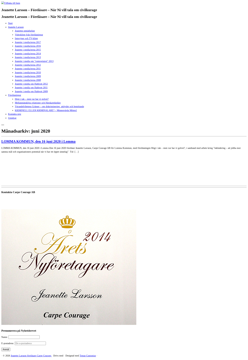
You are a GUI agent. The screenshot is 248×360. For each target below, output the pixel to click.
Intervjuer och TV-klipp (26, 38)
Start (10, 23)
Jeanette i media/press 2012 (28, 65)
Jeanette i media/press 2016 (28, 46)
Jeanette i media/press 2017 (28, 42)
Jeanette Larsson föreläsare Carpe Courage (31, 355)
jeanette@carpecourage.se (128, 205)
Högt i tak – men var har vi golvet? (32, 99)
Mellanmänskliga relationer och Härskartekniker (38, 103)
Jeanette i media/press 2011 (28, 68)
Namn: (4, 337)
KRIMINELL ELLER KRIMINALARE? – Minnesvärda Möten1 (46, 110)
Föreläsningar (14, 95)
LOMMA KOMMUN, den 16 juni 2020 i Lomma (38, 141)
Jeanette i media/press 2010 (28, 72)
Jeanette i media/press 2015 (28, 49)
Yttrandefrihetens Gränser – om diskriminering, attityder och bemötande (49, 106)
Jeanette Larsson (16, 27)
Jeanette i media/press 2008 (28, 80)
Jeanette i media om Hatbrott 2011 (31, 87)
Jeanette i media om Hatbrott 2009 (31, 91)
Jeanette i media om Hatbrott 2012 (31, 84)
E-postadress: (8, 343)
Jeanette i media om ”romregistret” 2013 (34, 61)
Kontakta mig (14, 114)
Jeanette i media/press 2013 (28, 57)
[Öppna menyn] (2, 124)
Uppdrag (12, 118)
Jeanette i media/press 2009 (28, 76)
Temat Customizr (88, 355)
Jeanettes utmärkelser (25, 31)
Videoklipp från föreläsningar (29, 34)
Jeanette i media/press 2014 (28, 53)
